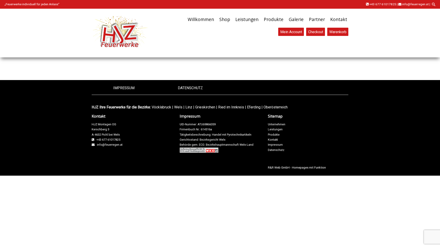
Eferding (254, 107)
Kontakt (338, 19)
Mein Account (291, 32)
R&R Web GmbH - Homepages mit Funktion (297, 167)
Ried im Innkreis (231, 107)
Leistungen (246, 19)
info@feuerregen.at (415, 4)
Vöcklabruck (161, 107)
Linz (188, 107)
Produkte (273, 19)
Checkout (315, 32)
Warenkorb (337, 32)
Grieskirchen (205, 107)
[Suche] (433, 4)
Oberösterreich (276, 107)
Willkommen (201, 19)
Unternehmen (276, 124)
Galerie (296, 19)
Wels (178, 107)
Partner (317, 19)
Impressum (124, 88)
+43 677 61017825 (382, 4)
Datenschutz (190, 88)
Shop (224, 19)
